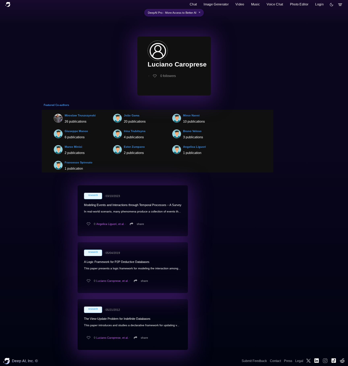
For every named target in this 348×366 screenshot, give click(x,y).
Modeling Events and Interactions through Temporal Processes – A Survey (132, 205)
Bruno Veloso (192, 131)
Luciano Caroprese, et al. (112, 280)
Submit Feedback (254, 361)
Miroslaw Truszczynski (80, 115)
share (140, 224)
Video (239, 4)
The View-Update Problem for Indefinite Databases (117, 318)
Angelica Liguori (194, 146)
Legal (299, 361)
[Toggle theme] (331, 4)
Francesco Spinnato (78, 162)
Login (319, 4)
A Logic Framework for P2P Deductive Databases (116, 261)
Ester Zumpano (134, 146)
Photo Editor (299, 4)
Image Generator (216, 4)
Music (255, 4)
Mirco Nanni (191, 115)
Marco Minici (73, 146)
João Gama (131, 115)
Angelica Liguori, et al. (110, 224)
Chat (193, 4)
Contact (275, 361)
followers (168, 76)
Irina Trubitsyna (134, 131)
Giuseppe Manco (76, 131)
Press (288, 361)
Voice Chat (275, 4)
